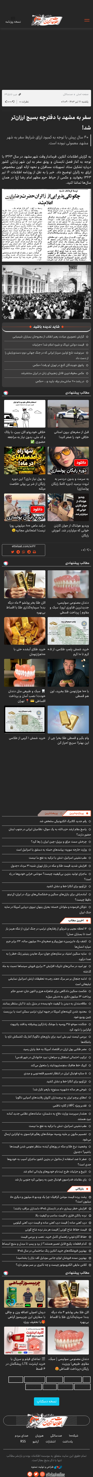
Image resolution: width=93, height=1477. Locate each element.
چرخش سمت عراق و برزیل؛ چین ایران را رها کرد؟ (59, 841)
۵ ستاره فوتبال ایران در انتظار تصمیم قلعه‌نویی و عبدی (55, 1073)
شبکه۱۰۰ (73, 1435)
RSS (23, 1441)
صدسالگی (68, 94)
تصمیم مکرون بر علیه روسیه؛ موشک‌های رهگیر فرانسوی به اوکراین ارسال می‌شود (47, 1137)
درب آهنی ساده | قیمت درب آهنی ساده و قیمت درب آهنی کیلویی (50, 1222)
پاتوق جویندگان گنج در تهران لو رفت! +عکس (58, 365)
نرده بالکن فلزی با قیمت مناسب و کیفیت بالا (61, 1215)
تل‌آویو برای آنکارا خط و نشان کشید (66, 886)
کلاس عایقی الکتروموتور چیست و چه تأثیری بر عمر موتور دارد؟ (51, 1264)
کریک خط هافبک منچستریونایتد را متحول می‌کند (59, 1065)
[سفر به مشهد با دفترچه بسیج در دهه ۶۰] (46, 225)
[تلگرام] (29, 1474)
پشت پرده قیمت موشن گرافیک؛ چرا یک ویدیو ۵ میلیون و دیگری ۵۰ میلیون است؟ (50, 1199)
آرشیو (36, 1441)
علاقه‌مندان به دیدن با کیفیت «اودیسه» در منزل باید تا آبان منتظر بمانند (45, 1003)
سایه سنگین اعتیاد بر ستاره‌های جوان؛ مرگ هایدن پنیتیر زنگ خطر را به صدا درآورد (48, 956)
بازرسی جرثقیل (72, 1380)
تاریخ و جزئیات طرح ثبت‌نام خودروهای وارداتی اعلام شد (55, 1171)
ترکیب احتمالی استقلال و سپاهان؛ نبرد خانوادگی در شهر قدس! (51, 1057)
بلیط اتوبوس (33, 1387)
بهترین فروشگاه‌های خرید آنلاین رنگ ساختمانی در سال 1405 (52, 1250)
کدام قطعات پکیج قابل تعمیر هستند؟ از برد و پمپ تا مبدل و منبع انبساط (44, 1243)
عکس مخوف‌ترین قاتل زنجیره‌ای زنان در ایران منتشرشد (52, 373)
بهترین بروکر (65, 1387)
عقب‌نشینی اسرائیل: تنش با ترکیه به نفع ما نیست (58, 857)
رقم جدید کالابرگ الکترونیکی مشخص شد (63, 821)
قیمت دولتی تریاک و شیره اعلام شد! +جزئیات (58, 344)
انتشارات (51, 1441)
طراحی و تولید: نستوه (42, 1467)
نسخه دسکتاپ (46, 1401)
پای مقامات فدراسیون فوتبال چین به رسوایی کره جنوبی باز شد (51, 1179)
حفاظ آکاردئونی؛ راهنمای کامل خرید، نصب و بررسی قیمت (54, 1236)
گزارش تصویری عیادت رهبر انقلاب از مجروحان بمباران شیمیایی (48, 336)
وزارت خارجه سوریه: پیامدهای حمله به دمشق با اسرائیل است (51, 849)
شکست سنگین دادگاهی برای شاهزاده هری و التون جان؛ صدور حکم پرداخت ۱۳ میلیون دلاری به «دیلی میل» (51, 994)
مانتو (86, 1380)
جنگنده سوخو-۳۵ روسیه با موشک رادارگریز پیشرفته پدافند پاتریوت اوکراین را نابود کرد (50, 1027)
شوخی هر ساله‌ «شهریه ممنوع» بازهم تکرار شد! (60, 1089)
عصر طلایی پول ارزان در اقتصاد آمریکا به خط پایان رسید (55, 1049)
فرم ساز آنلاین (54, 1380)
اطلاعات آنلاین (46, 20)
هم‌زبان (39, 1435)
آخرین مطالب (76, 920)
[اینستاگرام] (42, 1474)
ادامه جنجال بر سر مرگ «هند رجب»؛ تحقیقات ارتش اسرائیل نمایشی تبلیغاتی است (49, 981)
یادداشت (68, 1441)
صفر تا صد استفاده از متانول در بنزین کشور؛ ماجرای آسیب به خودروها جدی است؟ (49, 1162)
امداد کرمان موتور (35, 1380)
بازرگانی (79, 1189)
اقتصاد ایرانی (82, 1387)
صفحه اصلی (82, 94)
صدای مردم (21, 1435)
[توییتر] (36, 1474)
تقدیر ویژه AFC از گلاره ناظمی (70, 1105)
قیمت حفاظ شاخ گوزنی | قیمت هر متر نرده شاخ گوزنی (56, 1229)
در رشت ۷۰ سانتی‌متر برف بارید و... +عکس (59, 381)
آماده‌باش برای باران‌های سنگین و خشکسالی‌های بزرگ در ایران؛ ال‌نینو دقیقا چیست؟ (49, 897)
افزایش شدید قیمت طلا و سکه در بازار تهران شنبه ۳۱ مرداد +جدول (49, 865)
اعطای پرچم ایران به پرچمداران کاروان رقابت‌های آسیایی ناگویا (51, 1097)
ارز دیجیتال (49, 1387)
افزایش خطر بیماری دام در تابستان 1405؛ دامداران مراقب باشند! (50, 1208)
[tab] (79, 813)
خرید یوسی (16, 1380)
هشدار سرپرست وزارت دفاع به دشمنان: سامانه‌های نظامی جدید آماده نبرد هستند (49, 1116)
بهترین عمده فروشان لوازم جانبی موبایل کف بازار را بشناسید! (51, 1257)
